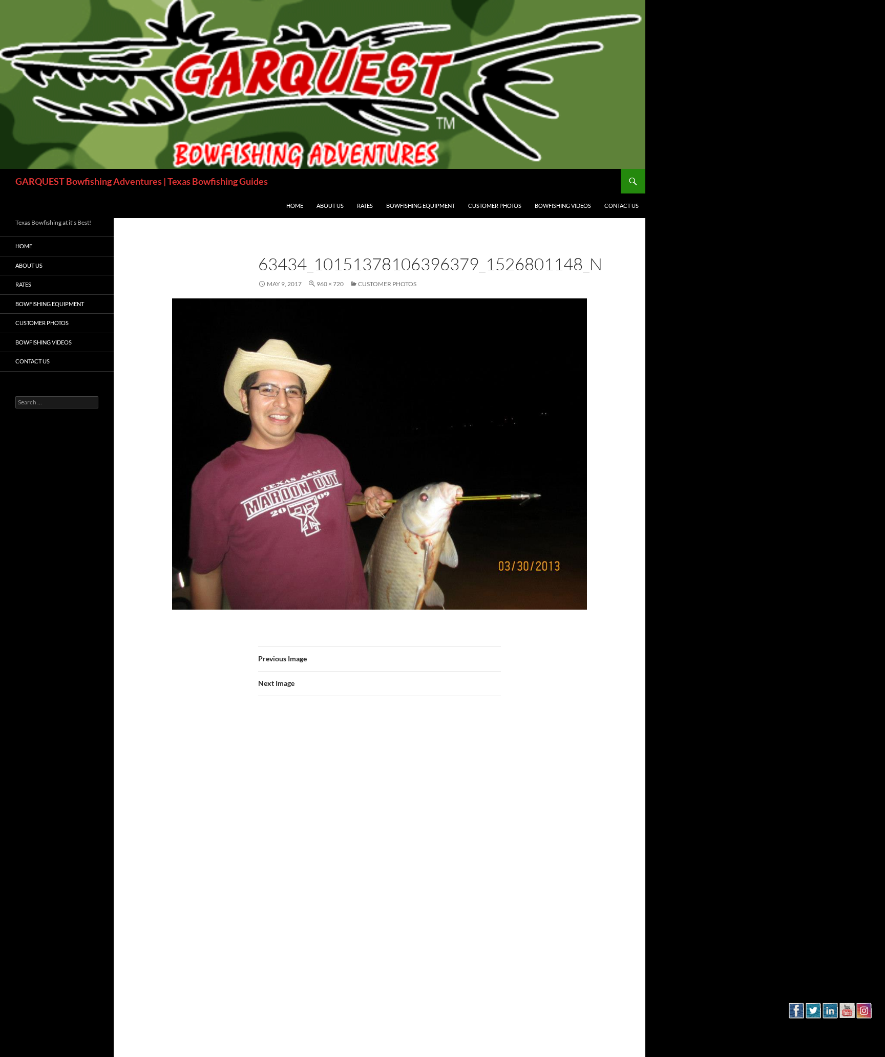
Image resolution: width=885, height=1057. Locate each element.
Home (294, 205)
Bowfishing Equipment (420, 205)
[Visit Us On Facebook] (796, 1026)
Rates (365, 205)
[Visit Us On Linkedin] (829, 1026)
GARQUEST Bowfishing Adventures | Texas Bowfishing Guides (141, 181)
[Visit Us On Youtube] (846, 1026)
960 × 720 (330, 284)
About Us (330, 205)
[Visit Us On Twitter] (813, 1026)
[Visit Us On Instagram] (863, 1026)
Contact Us (621, 205)
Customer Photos (494, 205)
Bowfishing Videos (563, 205)
